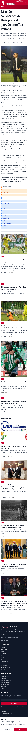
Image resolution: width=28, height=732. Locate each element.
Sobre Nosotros (5, 676)
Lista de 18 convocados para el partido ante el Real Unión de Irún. (13, 402)
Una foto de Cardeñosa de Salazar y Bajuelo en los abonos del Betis (12, 526)
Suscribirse (14, 703)
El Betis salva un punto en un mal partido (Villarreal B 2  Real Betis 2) (12, 326)
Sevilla (2, 651)
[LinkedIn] (9, 640)
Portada (3, 647)
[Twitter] (4, 640)
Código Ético (4, 678)
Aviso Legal (4, 686)
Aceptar (21, 729)
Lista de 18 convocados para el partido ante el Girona (13, 447)
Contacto (3, 688)
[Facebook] (2, 640)
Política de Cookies (5, 682)
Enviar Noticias (4, 715)
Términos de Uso (5, 684)
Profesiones (4, 665)
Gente (2, 655)
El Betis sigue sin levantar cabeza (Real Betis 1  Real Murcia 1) (13, 288)
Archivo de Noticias (5, 667)
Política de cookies (5, 726)
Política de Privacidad (6, 680)
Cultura (3, 663)
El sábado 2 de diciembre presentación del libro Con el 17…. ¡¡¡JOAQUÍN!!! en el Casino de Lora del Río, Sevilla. (14, 603)
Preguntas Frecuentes (6, 713)
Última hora (4, 649)
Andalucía (3, 653)
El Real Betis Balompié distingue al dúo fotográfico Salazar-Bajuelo (13, 565)
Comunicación (4, 661)
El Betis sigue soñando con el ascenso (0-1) (14, 383)
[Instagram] (7, 640)
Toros (2, 659)
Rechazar (7, 729)
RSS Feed (3, 669)
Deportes (3, 657)
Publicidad (3, 711)
